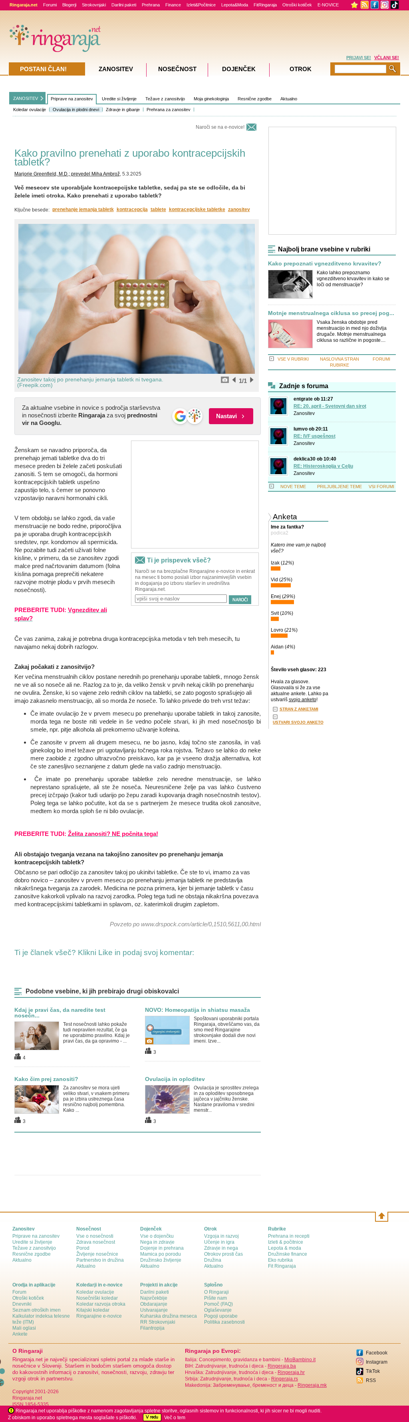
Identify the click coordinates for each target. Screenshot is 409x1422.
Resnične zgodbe (255, 98)
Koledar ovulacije (29, 109)
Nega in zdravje (157, 1242)
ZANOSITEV (25, 98)
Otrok (301, 69)
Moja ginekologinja (211, 98)
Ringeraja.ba (282, 1366)
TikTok (373, 1371)
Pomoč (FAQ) (218, 1304)
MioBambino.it (300, 1359)
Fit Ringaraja (282, 1266)
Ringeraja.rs (284, 1379)
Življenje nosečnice (97, 1254)
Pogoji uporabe (221, 1316)
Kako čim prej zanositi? (46, 1079)
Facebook (376, 1353)
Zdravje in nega (221, 1248)
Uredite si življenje (119, 98)
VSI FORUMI (381, 486)
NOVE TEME (293, 486)
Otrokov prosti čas (223, 1254)
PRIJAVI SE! (358, 57)
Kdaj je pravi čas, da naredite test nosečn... (59, 1012)
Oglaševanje (218, 1310)
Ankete (20, 1334)
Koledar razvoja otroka (100, 1304)
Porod (82, 1248)
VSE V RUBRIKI (293, 359)
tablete (158, 209)
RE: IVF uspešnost (315, 436)
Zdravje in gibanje (123, 109)
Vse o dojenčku (157, 1236)
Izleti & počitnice (285, 1242)
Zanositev (304, 413)
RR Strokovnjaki (157, 1322)
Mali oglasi (24, 1328)
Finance (173, 4)
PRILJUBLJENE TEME (339, 486)
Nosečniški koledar (97, 1298)
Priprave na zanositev (72, 98)
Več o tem (174, 1417)
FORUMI (381, 359)
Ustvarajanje (154, 1310)
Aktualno (288, 98)
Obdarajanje (153, 1304)
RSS (371, 1380)
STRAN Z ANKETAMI (299, 709)
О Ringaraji (216, 1292)
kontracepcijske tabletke (197, 209)
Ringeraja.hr (291, 1372)
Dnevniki (22, 1304)
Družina (212, 1260)
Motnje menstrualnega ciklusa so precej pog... (331, 313)
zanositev (239, 209)
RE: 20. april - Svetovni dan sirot (330, 406)
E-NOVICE (328, 4)
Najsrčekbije (153, 1298)
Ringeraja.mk (312, 1385)
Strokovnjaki (94, 4)
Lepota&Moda (234, 4)
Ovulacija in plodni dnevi (76, 109)
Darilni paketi (123, 4)
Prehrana (151, 4)
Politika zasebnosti (224, 1322)
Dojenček (239, 69)
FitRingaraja (265, 4)
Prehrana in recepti (289, 1236)
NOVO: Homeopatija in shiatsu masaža (197, 1010)
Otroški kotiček (297, 4)
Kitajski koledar (92, 1310)
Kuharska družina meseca (168, 1316)
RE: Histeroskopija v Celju (323, 466)
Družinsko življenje (160, 1260)
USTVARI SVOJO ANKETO (298, 722)
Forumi (50, 4)
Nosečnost (177, 69)
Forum (19, 1292)
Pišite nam (215, 1298)
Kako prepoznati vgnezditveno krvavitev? (324, 264)
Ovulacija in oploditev (175, 1079)
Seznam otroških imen (36, 1310)
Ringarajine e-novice (99, 1316)
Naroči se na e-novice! (220, 127)
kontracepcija (132, 209)
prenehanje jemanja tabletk (83, 209)
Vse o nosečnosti (94, 1236)
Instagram (376, 1362)
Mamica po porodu (160, 1254)
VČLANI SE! (386, 57)
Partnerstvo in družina (100, 1260)
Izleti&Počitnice (201, 4)
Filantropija (152, 1328)
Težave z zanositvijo (165, 98)
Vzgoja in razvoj (221, 1236)
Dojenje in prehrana (162, 1248)
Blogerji (69, 4)
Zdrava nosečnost (95, 1242)
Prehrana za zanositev (169, 109)
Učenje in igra (219, 1242)
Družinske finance (287, 1254)
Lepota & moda (284, 1248)
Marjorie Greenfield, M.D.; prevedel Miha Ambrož (67, 174)
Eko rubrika (280, 1260)
